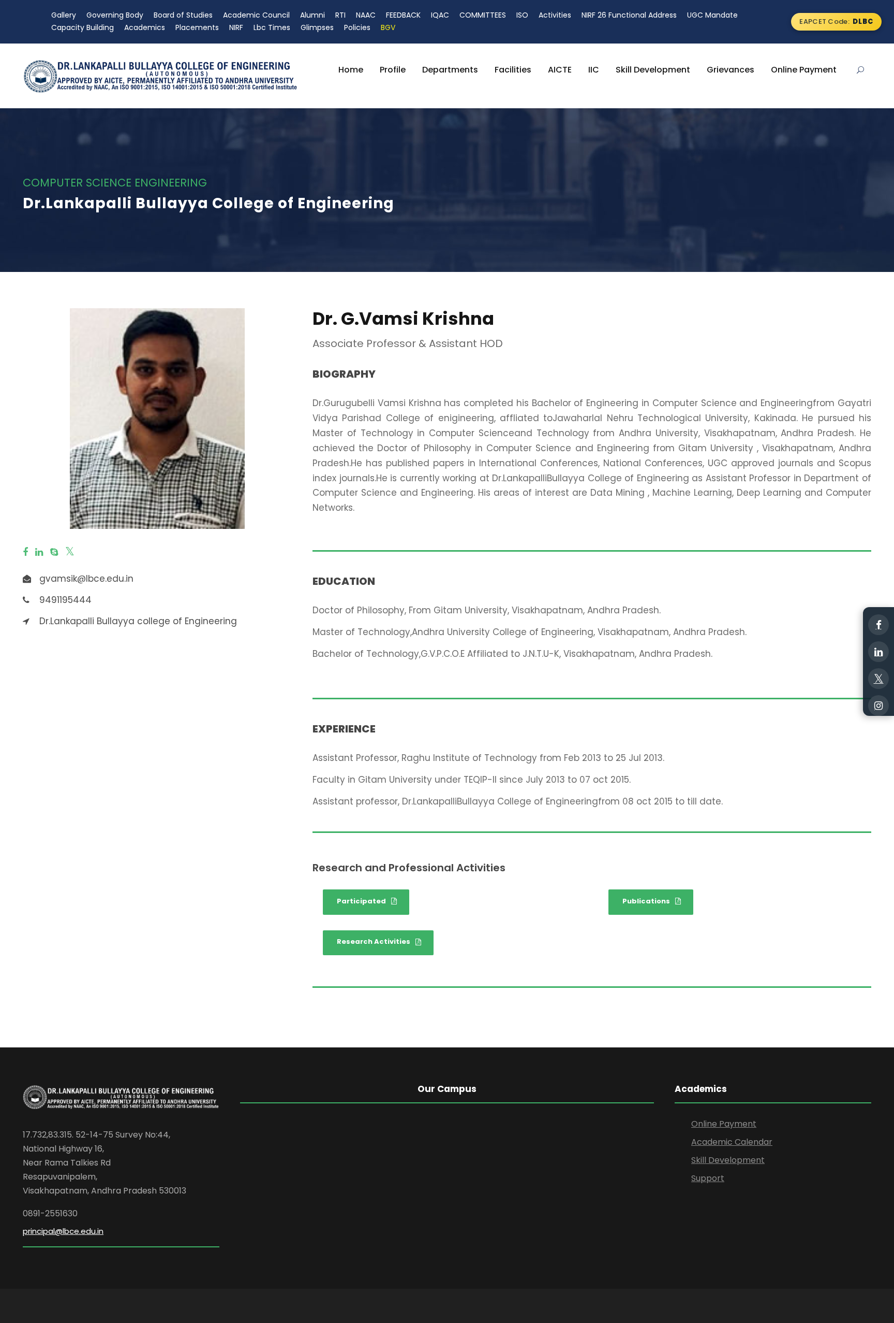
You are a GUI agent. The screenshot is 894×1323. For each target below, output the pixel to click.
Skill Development (653, 70)
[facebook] (25, 551)
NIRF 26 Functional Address (629, 15)
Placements (197, 27)
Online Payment (804, 70)
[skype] (54, 551)
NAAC (366, 15)
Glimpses (317, 27)
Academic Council (256, 15)
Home (350, 70)
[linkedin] (39, 551)
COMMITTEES (482, 15)
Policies (357, 27)
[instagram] (878, 705)
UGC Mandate (712, 15)
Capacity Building (82, 27)
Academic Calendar (731, 1142)
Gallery (63, 15)
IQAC (440, 15)
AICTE (560, 70)
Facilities (513, 70)
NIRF (236, 27)
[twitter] (69, 551)
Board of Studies (183, 15)
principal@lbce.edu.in (63, 1231)
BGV (388, 27)
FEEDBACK (403, 15)
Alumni (312, 15)
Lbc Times (272, 27)
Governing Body (114, 15)
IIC (593, 70)
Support (707, 1178)
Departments (450, 70)
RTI (340, 15)
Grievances (730, 70)
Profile (393, 70)
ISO (522, 15)
